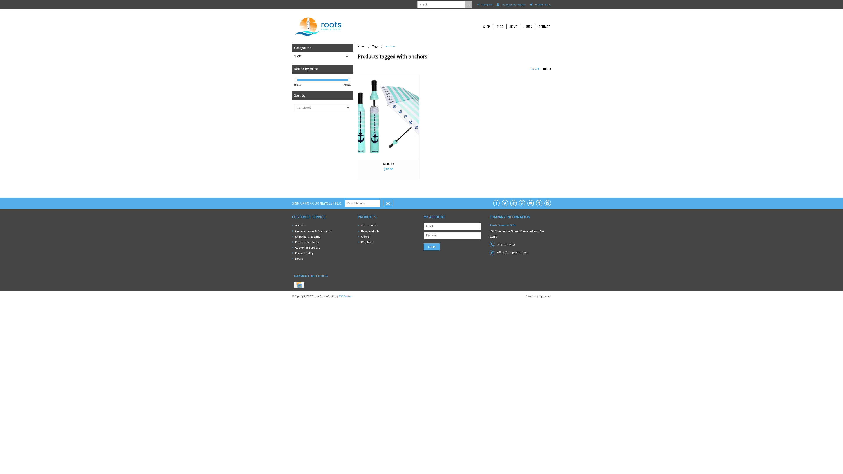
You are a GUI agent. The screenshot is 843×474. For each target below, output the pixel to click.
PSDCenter (345, 296)
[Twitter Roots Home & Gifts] (505, 203)
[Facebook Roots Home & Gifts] (496, 203)
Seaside (388, 164)
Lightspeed (545, 296)
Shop (486, 26)
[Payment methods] (299, 285)
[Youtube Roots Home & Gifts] (530, 203)
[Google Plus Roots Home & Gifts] (513, 203)
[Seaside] (388, 116)
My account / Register (513, 4)
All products (369, 225)
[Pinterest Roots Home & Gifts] (522, 203)
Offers (365, 237)
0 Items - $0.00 (543, 4)
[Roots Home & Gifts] (347, 26)
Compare (486, 4)
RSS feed (367, 242)
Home (513, 26)
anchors (390, 46)
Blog (500, 26)
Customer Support (307, 248)
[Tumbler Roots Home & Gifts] (539, 203)
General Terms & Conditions (313, 231)
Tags (375, 46)
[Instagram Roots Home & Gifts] (547, 203)
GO (468, 4)
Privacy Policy (304, 253)
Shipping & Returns (307, 237)
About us (301, 225)
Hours (528, 26)
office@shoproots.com (512, 252)
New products (370, 231)
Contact (544, 26)
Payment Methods (307, 242)
